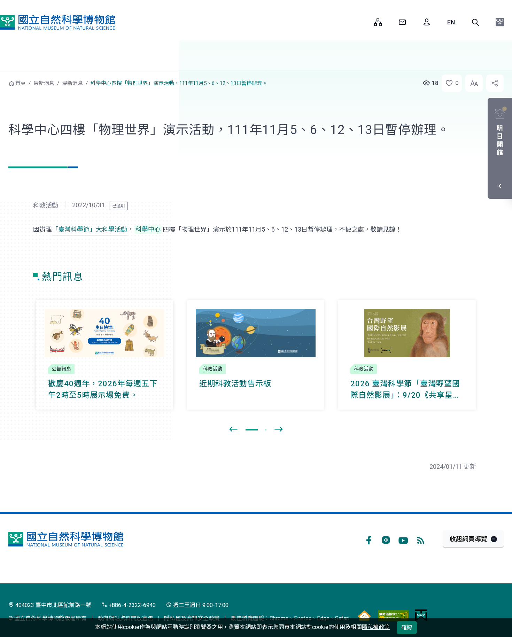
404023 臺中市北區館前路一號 (52, 605)
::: (364, 22)
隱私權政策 (376, 627)
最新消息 (43, 83)
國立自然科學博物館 (57, 22)
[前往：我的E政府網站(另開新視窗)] (421, 615)
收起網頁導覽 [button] (468, 539)
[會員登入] (427, 22)
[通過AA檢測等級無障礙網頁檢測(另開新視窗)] (393, 615)
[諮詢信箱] (402, 22)
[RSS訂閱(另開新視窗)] (421, 539)
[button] (475, 22)
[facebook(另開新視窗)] (368, 539)
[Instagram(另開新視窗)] (386, 539)
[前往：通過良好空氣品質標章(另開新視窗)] (364, 615)
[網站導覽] (378, 22)
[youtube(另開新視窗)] (403, 539)
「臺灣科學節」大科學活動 (89, 229)
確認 (406, 627)
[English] (451, 22)
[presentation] (233, 429)
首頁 (20, 83)
